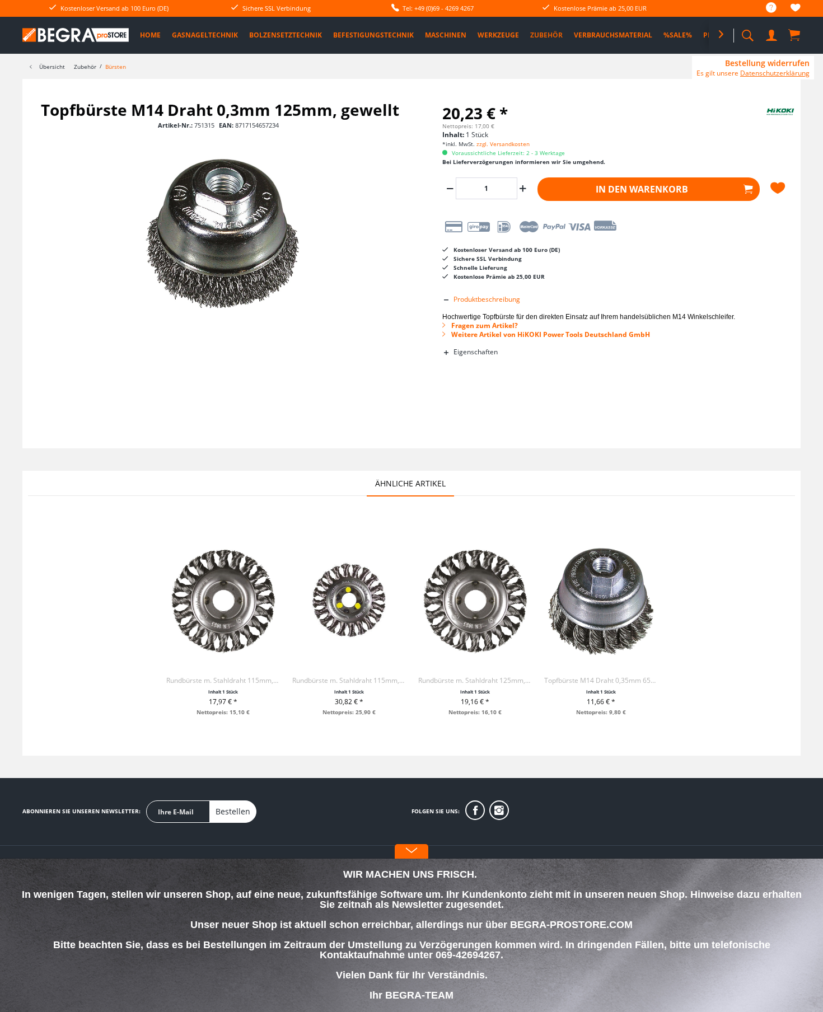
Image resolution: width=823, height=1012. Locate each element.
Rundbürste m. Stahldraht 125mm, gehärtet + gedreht (475, 680)
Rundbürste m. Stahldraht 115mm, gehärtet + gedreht (223, 680)
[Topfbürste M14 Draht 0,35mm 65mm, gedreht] (601, 601)
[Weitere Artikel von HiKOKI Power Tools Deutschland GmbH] (767, 120)
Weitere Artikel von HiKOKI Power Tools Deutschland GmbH (550, 334)
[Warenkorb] (795, 34)
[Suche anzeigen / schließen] (747, 32)
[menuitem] (766, 8)
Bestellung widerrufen (767, 63)
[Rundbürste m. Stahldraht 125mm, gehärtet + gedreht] (475, 601)
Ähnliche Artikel (410, 483)
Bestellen (233, 811)
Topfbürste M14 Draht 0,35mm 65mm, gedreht (601, 680)
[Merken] (779, 188)
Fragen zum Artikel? (484, 325)
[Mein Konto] (772, 33)
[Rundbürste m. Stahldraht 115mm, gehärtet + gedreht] (223, 601)
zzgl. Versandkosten (503, 144)
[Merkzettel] (796, 9)
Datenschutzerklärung (775, 73)
